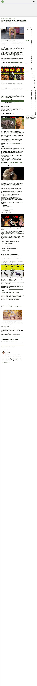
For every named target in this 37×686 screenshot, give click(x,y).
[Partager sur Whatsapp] (12, 347)
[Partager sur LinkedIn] (14, 347)
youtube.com (6, 129)
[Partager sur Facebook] (4, 347)
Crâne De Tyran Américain (17, 252)
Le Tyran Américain (12, 18)
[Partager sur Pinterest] (10, 347)
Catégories (7, 18)
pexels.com (5, 40)
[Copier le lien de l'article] (2, 347)
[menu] (35, 1)
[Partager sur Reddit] (8, 347)
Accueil (2, 18)
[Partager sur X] (6, 347)
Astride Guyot (6, 23)
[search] (33, 1)
